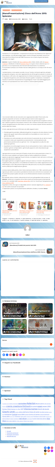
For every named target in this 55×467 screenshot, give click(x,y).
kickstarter (8, 414)
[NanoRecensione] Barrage (13, 313)
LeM (7, 315)
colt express (47, 403)
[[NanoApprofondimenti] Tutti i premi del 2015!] (44, 205)
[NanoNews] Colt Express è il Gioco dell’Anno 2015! (26, 211)
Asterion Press (25, 64)
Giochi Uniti (8, 411)
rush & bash (29, 418)
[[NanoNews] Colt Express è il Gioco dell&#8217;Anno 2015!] (27, 205)
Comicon (4, 406)
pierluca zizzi (48, 416)
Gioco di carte (37, 218)
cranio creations (14, 406)
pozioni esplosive (14, 418)
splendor (45, 220)
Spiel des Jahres (36, 220)
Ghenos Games (30, 409)
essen (40, 406)
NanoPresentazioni (16, 10)
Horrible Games (44, 412)
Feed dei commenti (13, 434)
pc (8, 220)
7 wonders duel (5, 403)
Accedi (9, 431)
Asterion (18, 218)
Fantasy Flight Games (8, 409)
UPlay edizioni (20, 421)
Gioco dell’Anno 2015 (25, 62)
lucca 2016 (20, 414)
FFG (17, 409)
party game (23, 416)
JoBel (6, 19)
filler (19, 409)
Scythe (34, 418)
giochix (17, 412)
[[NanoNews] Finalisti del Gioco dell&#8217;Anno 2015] (10, 205)
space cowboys (25, 220)
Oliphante (17, 416)
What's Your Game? (28, 421)
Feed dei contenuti (12, 433)
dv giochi (34, 406)
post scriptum (6, 418)
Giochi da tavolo (43, 409)
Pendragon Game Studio (39, 416)
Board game (40, 403)
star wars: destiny (11, 421)
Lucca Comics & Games (32, 414)
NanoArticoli (6, 10)
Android (48, 185)
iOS (3, 186)
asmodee (22, 403)
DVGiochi (26, 406)
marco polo (12, 416)
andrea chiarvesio (13, 403)
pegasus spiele (30, 416)
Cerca (4, 340)
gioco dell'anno (27, 218)
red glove (23, 419)
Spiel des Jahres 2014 (24, 181)
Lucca (14, 414)
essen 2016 (47, 406)
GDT (22, 409)
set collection (15, 220)
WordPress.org (11, 436)
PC (44, 185)
